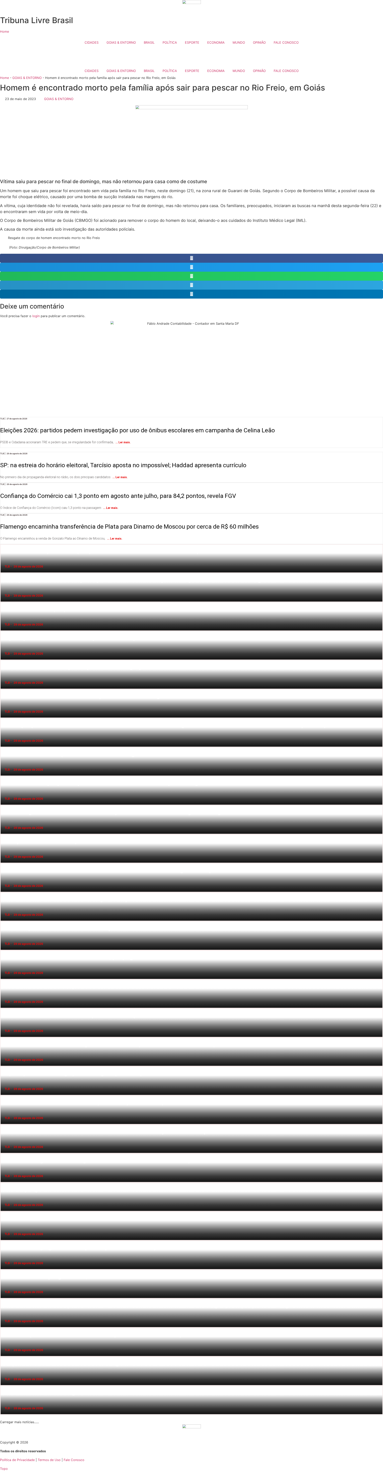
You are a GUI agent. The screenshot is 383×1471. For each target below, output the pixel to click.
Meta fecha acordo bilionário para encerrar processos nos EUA (4, 1008)
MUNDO (239, 42)
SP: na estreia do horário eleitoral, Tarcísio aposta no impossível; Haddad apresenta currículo (140, 456)
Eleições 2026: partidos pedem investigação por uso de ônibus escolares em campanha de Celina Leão (156, 421)
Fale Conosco (74, 1460)
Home (4, 78)
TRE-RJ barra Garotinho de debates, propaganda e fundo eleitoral (4, 950)
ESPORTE (192, 42)
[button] (191, 258)
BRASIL (149, 42)
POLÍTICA (170, 42)
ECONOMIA (216, 42)
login (36, 316)
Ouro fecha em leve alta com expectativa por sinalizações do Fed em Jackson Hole (5, 1095)
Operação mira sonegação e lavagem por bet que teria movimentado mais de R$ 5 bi (5, 1066)
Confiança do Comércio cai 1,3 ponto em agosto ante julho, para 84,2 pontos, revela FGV (133, 486)
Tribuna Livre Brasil (36, 20)
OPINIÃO (259, 42)
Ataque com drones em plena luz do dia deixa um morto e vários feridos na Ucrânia (5, 834)
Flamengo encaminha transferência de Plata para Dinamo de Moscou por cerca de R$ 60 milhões (146, 517)
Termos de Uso (49, 1460)
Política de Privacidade (17, 1460)
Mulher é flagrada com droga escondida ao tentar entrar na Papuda (4, 1153)
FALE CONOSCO (286, 42)
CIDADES (92, 42)
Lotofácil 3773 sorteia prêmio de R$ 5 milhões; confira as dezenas (4, 979)
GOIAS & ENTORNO (121, 42)
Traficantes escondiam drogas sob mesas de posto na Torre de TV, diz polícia (5, 1037)
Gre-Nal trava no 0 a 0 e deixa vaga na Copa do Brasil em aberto (4, 892)
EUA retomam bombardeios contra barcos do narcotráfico (3, 1211)
